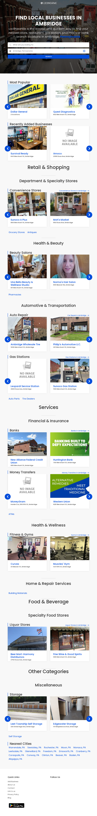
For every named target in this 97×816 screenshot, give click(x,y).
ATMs (11, 514)
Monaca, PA (79, 747)
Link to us (11, 791)
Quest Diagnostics (64, 111)
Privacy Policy (13, 794)
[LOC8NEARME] (48, 2)
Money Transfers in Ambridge (74, 472)
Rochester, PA (51, 747)
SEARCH (48, 56)
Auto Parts (14, 398)
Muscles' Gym (61, 564)
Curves (15, 564)
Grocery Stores (17, 232)
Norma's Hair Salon (64, 282)
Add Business (13, 781)
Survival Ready (19, 153)
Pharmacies (15, 294)
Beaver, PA (61, 755)
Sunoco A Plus (19, 219)
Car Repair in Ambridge (76, 315)
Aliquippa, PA (15, 758)
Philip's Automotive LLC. (67, 344)
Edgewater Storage (64, 723)
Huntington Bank (63, 459)
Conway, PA (33, 755)
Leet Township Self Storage (26, 723)
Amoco (57, 153)
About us (11, 785)
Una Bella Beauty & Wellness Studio (22, 283)
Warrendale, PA (17, 747)
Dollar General (19, 111)
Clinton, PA (47, 755)
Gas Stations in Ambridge (76, 357)
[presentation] (8, 107)
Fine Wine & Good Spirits (67, 654)
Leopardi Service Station (25, 386)
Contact (11, 788)
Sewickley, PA (34, 747)
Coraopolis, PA (16, 755)
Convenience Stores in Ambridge (72, 191)
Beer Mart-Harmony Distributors (22, 656)
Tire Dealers (28, 398)
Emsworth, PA (66, 751)
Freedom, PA (49, 751)
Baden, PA (74, 755)
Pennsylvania (70, 37)
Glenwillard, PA (32, 751)
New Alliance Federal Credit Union (27, 461)
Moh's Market (61, 219)
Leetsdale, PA (15, 751)
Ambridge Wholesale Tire (25, 344)
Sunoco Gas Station (65, 386)
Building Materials (18, 593)
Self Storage (15, 736)
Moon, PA (66, 747)
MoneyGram (18, 501)
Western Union (61, 501)
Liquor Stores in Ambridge (75, 625)
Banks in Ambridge (78, 431)
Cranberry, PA (83, 751)
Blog (9, 798)
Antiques (32, 232)
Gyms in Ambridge (78, 535)
